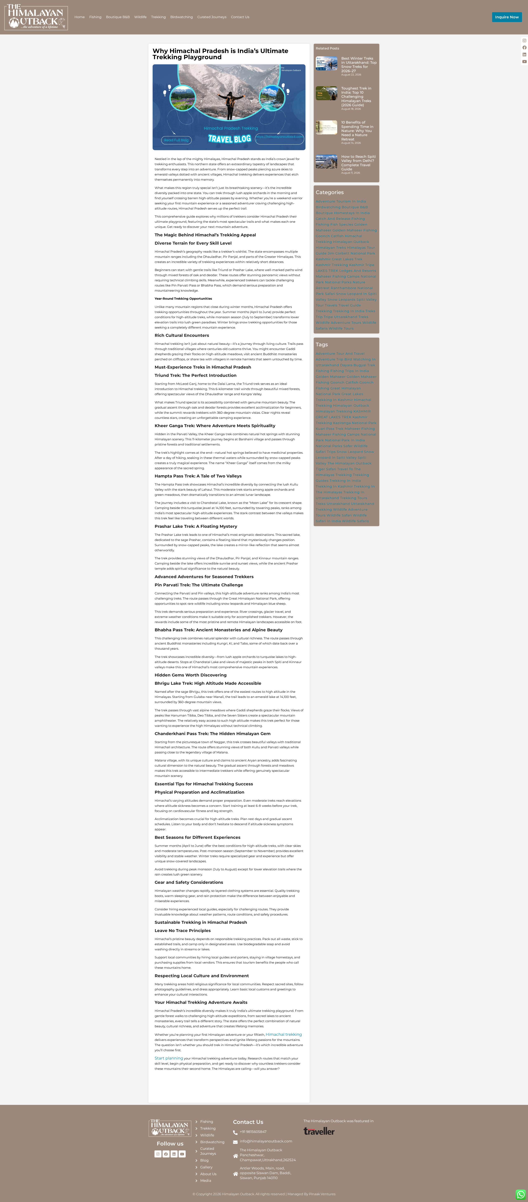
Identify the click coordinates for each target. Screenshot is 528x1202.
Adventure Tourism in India (341, 201)
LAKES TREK (327, 271)
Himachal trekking (284, 1034)
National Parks (338, 282)
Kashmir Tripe (362, 265)
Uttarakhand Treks (351, 317)
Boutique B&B (118, 17)
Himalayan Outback (351, 406)
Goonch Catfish (330, 236)
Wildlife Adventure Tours (338, 323)
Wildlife (140, 17)
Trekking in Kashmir (334, 486)
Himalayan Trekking (334, 411)
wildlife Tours (341, 328)
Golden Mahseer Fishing (354, 230)
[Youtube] (182, 1153)
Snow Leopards (342, 300)
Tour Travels (326, 305)
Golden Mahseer (331, 377)
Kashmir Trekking (332, 265)
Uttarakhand (338, 504)
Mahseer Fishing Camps (338, 276)
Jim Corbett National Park (351, 253)
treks (321, 504)
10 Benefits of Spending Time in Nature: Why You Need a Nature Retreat (357, 130)
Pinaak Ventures (322, 1194)
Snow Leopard (350, 452)
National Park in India (345, 440)
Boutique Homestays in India (343, 213)
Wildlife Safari (339, 515)
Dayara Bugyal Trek (357, 365)
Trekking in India (348, 311)
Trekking (158, 17)
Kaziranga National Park (355, 423)
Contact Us (240, 17)
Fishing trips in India (349, 371)
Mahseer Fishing (360, 429)
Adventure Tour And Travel (340, 354)
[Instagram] (157, 1153)
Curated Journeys (211, 17)
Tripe (328, 317)
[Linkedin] (174, 1153)
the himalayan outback (350, 463)
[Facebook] (166, 1153)
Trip (319, 317)
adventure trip (329, 359)
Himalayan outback (351, 242)
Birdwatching (181, 17)
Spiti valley (367, 300)
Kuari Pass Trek (330, 429)
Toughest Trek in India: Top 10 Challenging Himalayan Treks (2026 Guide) (356, 96)
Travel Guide (349, 305)
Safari (330, 294)
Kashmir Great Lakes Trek (339, 259)
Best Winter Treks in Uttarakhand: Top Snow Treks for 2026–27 (359, 64)
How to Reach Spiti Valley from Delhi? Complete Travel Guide (358, 162)
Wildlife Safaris (355, 521)
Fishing (95, 17)
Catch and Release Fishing (340, 219)
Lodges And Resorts (357, 271)
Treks (370, 311)
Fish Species (341, 224)
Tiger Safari (326, 469)
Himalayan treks (331, 248)
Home (79, 17)
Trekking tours (353, 498)
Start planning (169, 1058)
